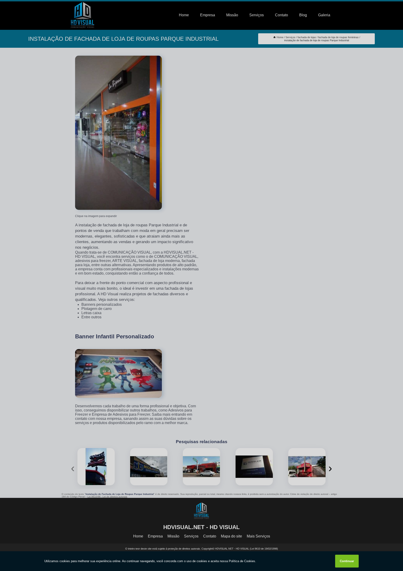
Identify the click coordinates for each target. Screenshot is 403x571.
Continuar (347, 561)
